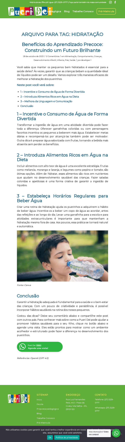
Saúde (72, 60)
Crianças (98, 56)
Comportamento (85, 56)
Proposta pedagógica (48, 409)
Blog (39, 413)
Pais (67, 60)
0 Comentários (52, 56)
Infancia (60, 60)
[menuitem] (19, 10)
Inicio (39, 399)
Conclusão (26, 106)
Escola (40, 404)
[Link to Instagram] (110, 2)
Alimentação (71, 56)
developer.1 (86, 60)
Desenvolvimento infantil (45, 60)
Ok (50, 437)
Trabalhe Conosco (46, 418)
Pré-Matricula (43, 422)
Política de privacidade (67, 437)
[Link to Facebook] (115, 2)
